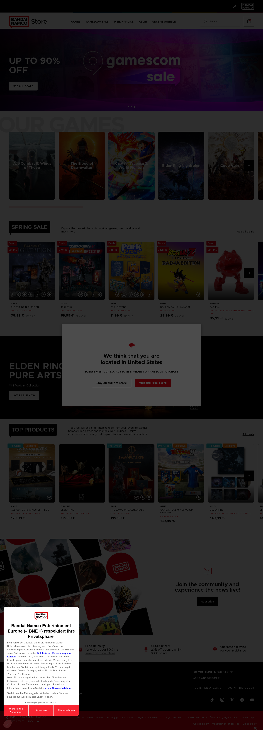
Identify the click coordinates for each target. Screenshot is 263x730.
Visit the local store (153, 383)
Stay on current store (111, 383)
